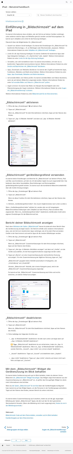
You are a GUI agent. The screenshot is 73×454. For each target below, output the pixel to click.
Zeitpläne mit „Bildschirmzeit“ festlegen (41, 50)
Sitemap (43, 450)
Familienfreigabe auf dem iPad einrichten (19, 418)
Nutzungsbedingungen (34, 450)
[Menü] (71, 2)
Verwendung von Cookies (53, 450)
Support (8, 445)
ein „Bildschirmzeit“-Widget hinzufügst (26, 378)
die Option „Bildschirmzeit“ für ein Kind (25, 386)
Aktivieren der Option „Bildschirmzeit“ (26, 226)
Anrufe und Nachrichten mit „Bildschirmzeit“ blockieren (26, 66)
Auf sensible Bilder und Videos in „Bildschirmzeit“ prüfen (30, 82)
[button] (66, 2)
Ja (16, 440)
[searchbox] (51, 15)
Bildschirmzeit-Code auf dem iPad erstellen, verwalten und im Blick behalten (31, 415)
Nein (26, 440)
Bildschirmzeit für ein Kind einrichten (44, 94)
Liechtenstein (68, 450)
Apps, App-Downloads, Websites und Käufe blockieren (25, 74)
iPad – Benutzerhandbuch (15, 7)
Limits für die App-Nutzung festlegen (31, 58)
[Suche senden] (38, 15)
